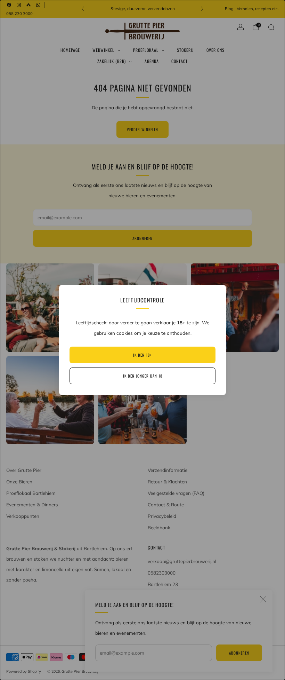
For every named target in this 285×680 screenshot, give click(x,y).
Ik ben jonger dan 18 (142, 376)
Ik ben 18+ (142, 355)
